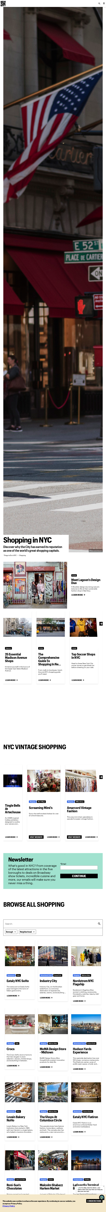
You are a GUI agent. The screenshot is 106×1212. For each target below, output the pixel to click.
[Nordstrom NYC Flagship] (86, 956)
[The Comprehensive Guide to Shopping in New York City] (51, 627)
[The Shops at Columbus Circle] (53, 1092)
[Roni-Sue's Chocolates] (20, 1160)
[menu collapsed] (104, 3)
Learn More (77, 595)
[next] (101, 624)
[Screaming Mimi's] (43, 780)
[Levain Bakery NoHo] (20, 1092)
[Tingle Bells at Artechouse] (12, 780)
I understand (94, 1201)
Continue (79, 876)
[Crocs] (20, 1024)
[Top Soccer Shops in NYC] (84, 627)
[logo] (3, 3)
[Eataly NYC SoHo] (20, 956)
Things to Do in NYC (10, 555)
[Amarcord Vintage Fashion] (81, 780)
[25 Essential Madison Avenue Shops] (17, 627)
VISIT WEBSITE (36, 837)
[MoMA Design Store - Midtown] (53, 1024)
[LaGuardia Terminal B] (86, 1160)
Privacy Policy (9, 1206)
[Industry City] (53, 956)
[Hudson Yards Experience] (86, 1024)
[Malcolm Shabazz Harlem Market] (53, 1160)
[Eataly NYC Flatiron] (86, 1092)
